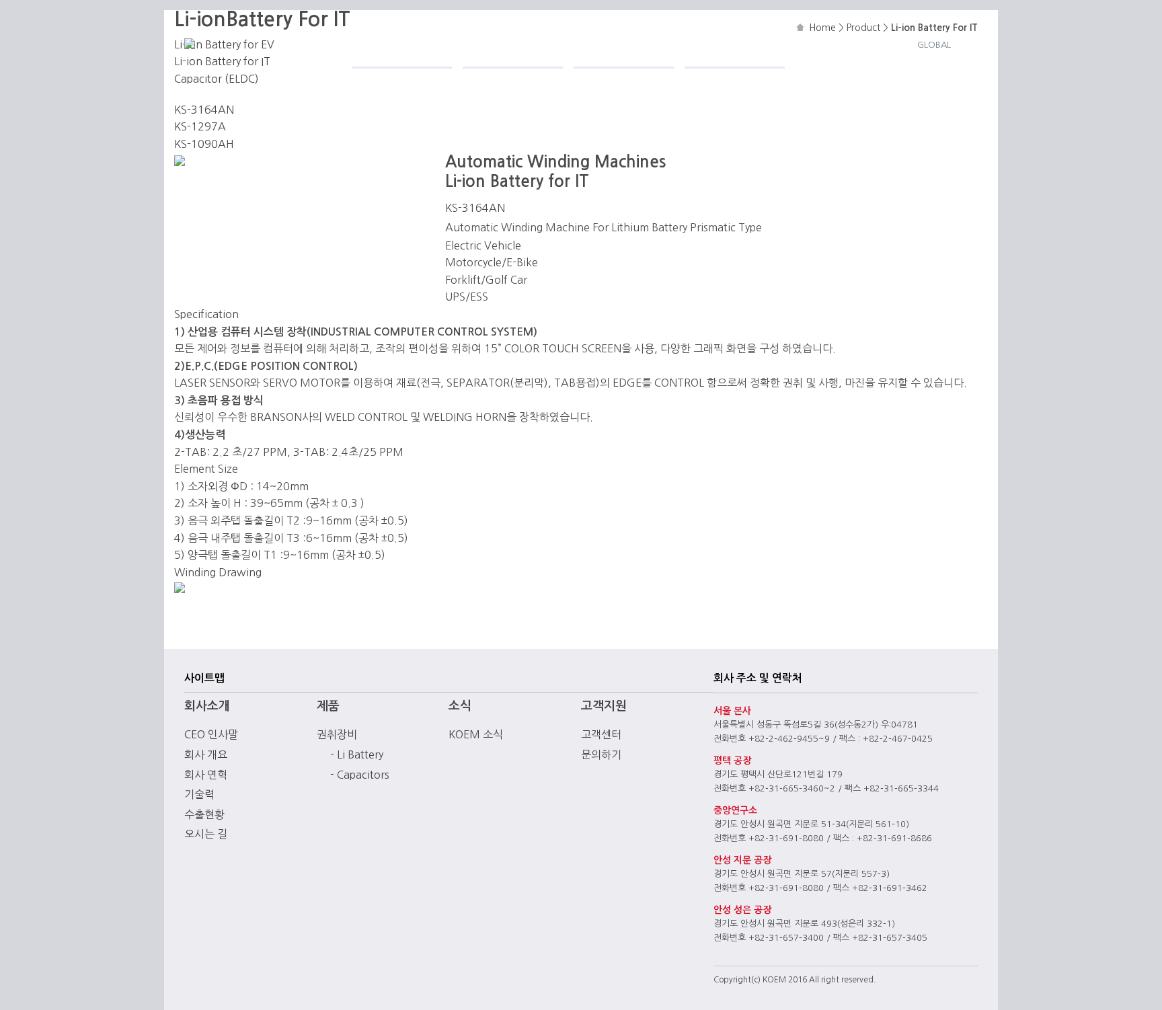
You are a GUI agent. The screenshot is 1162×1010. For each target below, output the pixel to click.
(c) (756, 980)
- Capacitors (359, 774)
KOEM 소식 (476, 734)
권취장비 (337, 734)
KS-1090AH (204, 144)
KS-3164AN (204, 109)
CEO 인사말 (211, 734)
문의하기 (601, 754)
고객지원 (710, 43)
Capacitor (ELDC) (216, 78)
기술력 (199, 794)
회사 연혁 (205, 774)
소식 (586, 43)
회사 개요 (205, 754)
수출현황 (204, 814)
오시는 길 (205, 833)
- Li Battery (356, 754)
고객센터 (601, 734)
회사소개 (377, 43)
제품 (475, 43)
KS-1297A (200, 126)
